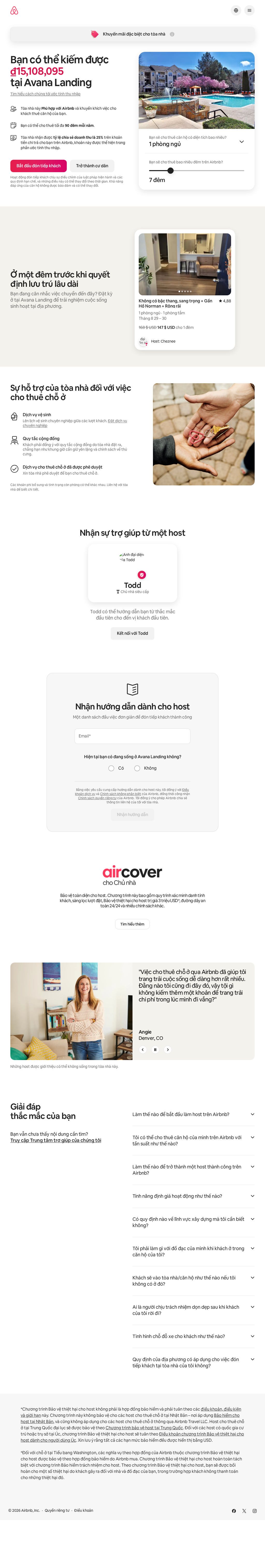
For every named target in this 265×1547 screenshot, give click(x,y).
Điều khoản (83, 1510)
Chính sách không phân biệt (120, 794)
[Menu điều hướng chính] (249, 10)
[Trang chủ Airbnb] (14, 10)
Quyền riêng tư (57, 1510)
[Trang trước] (143, 1050)
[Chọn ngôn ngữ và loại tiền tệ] (236, 10)
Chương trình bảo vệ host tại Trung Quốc (144, 1428)
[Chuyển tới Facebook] (234, 1511)
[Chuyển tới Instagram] (255, 1511)
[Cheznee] (143, 341)
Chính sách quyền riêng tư (97, 798)
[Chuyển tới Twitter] (244, 1511)
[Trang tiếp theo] (168, 1050)
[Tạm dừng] (155, 1050)
